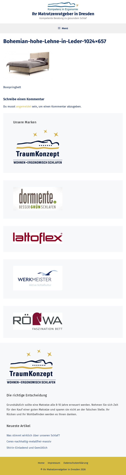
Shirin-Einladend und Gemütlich (27, 447)
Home (41, 462)
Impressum (54, 462)
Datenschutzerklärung (75, 462)
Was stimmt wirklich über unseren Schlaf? (33, 435)
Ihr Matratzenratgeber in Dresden (63, 13)
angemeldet (23, 106)
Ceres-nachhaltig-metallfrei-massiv (29, 441)
